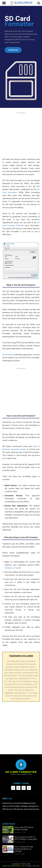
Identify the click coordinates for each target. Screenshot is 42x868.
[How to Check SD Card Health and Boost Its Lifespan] (8, 849)
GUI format (6, 354)
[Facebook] (13, 788)
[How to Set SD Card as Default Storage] (8, 829)
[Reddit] (24, 788)
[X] (29, 788)
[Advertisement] (21, 135)
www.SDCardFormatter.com (13, 866)
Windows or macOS (13, 568)
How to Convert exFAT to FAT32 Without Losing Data (25, 838)
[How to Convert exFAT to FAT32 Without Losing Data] (8, 839)
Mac (35, 446)
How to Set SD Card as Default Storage (23, 828)
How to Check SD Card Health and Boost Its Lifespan (23, 849)
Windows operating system (14, 449)
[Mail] (18, 788)
